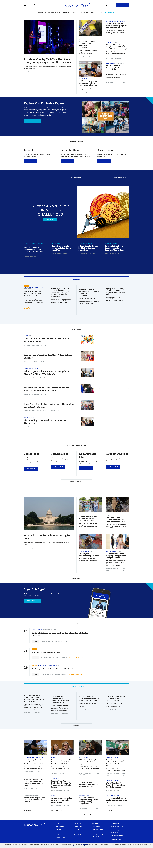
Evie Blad (26, 256)
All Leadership (27, 810)
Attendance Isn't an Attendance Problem (47, 652)
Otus (81, 674)
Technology (84, 12)
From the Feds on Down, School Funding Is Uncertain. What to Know (114, 248)
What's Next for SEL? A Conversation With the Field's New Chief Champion (87, 44)
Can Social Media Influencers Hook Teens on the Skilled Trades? (89, 785)
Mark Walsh (54, 773)
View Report (50, 219)
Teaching (109, 42)
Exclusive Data (56, 694)
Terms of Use (72, 845)
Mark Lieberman (109, 253)
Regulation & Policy (30, 692)
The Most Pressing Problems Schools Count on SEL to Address (34, 800)
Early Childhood (29, 401)
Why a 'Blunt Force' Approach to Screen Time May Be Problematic (115, 785)
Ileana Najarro (82, 773)
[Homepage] (76, 5)
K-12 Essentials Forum (49, 629)
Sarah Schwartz (56, 253)
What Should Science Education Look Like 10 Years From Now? (46, 340)
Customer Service (78, 832)
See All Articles (76, 266)
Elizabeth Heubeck (29, 410)
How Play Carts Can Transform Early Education (89, 555)
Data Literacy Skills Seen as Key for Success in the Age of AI (116, 800)
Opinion (94, 12)
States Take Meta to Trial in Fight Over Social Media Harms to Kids (61, 800)
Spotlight (69, 285)
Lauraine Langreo (28, 771)
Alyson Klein (27, 72)
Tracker (40, 692)
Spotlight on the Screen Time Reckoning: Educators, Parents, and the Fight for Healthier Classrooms (60, 292)
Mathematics (83, 78)
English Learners (84, 757)
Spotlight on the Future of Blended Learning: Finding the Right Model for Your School (116, 291)
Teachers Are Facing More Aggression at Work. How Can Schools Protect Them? (47, 389)
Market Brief (110, 12)
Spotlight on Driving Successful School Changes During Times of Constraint (89, 292)
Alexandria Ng (82, 709)
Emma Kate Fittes (28, 712)
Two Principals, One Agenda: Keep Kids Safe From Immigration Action (116, 520)
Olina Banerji (27, 394)
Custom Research (115, 839)
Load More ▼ (76, 320)
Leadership (42, 12)
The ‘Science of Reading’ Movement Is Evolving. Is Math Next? (61, 248)
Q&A (80, 39)
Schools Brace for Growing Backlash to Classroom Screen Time (88, 248)
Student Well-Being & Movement (89, 37)
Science (26, 335)
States (53, 795)
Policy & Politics (54, 12)
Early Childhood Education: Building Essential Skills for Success (60, 634)
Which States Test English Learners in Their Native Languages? (88, 762)
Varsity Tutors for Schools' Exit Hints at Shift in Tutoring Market (116, 698)
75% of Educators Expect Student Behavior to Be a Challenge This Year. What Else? (34, 250)
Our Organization (60, 826)
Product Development (86, 692)
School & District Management (33, 243)
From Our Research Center (32, 244)
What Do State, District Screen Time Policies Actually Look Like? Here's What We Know (34, 698)
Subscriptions (96, 826)
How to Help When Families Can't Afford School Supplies (48, 356)
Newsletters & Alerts (97, 829)
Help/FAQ (76, 829)
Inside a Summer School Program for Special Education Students (88, 518)
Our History (59, 829)
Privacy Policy (85, 844)
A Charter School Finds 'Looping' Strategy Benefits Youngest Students (116, 556)
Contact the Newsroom (80, 834)
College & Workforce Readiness (33, 287)
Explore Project (33, 121)
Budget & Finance (29, 352)
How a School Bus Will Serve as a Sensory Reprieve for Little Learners (116, 26)
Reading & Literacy (29, 417)
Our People (59, 832)
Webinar (54, 649)
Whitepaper (27, 288)
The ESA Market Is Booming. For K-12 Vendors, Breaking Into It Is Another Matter (60, 699)
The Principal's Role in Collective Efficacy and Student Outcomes (55, 669)
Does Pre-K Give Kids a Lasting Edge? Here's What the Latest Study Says (49, 405)
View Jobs (30, 468)
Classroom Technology (31, 56)
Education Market (57, 692)
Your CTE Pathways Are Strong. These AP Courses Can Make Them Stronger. (33, 293)
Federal (53, 757)
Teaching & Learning (70, 12)
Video (38, 532)
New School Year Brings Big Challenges (50, 209)
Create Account (32, 600)
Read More (31, 161)
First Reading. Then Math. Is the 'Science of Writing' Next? (45, 422)
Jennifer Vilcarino (28, 361)
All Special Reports (120, 177)
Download (121, 63)
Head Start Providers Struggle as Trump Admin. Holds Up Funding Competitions (88, 801)
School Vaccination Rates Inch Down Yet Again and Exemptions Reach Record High (33, 782)
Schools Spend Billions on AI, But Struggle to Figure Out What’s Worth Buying (46, 372)
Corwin (82, 657)
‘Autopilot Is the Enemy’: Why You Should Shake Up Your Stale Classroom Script (116, 47)
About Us (58, 823)
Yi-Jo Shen (44, 548)
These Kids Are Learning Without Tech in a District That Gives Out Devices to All (116, 763)
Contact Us (77, 823)
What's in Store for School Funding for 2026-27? (47, 537)
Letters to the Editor (79, 826)
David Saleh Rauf (55, 713)
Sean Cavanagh (83, 92)
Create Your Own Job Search (76, 481)
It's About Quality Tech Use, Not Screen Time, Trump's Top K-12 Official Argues (47, 61)
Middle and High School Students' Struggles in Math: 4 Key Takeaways (88, 83)
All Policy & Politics (56, 810)
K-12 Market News (111, 694)
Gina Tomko (109, 82)
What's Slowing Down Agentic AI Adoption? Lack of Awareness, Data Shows (89, 698)
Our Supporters (60, 834)
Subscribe (122, 5)
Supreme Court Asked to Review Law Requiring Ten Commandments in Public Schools (61, 784)
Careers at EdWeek (61, 837)
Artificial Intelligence (31, 368)
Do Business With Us (117, 823)
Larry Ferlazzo (110, 58)
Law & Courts (55, 778)
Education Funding (111, 243)
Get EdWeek (95, 823)
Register (35, 641)
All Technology (110, 810)
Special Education (112, 63)
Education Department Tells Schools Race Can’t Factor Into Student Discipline (61, 762)
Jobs (100, 12)
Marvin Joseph (36, 548)
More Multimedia (76, 578)
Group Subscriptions (97, 832)
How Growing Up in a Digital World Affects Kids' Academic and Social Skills (34, 762)
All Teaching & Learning (85, 814)
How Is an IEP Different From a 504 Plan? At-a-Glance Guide (115, 68)
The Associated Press (29, 788)
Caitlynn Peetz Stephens (112, 37)
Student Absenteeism (44, 649)
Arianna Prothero (83, 56)
